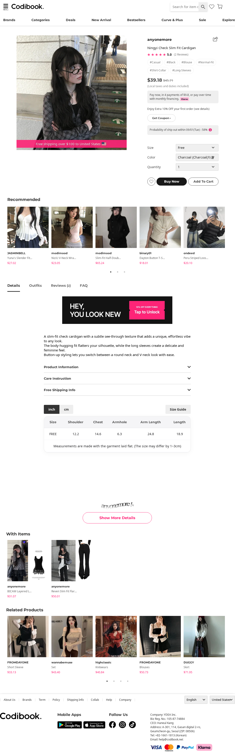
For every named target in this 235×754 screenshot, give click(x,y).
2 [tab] (117, 272)
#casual (155, 62)
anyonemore (159, 39)
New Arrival (101, 20)
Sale (202, 20)
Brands (9, 20)
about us (9, 700)
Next (231, 236)
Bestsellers (136, 20)
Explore (228, 20)
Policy (56, 700)
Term (42, 700)
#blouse (187, 62)
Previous (4, 236)
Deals (70, 20)
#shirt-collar (158, 70)
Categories (40, 20)
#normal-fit (206, 62)
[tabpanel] (29, 236)
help (109, 700)
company (125, 700)
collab (95, 700)
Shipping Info (75, 700)
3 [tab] (124, 272)
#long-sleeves (181, 70)
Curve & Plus (172, 20)
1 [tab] (110, 272)
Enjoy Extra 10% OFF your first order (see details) (178, 109)
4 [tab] (127, 681)
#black (171, 62)
